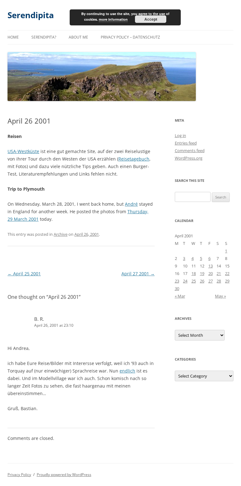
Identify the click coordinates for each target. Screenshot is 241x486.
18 (193, 273)
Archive (60, 234)
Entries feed (186, 143)
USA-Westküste (23, 151)
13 (210, 266)
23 (177, 281)
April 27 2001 (138, 274)
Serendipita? (43, 37)
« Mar (180, 296)
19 (202, 273)
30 (177, 288)
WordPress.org (188, 158)
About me (78, 37)
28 (219, 281)
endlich (127, 371)
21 (219, 273)
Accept (150, 19)
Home (13, 37)
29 (227, 281)
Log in (180, 135)
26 (202, 281)
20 (210, 273)
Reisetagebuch (133, 159)
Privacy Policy (19, 474)
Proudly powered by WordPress (64, 474)
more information (113, 19)
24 (185, 281)
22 (227, 273)
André (131, 204)
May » (220, 296)
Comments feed (190, 150)
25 (193, 281)
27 (210, 281)
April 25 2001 (24, 274)
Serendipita (31, 15)
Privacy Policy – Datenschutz (130, 37)
